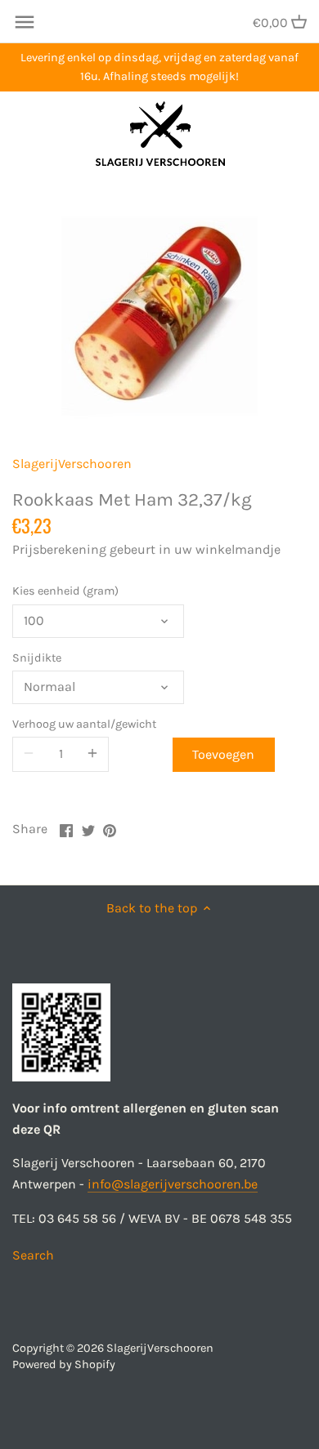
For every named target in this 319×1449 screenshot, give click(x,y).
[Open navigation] (24, 22)
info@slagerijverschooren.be (173, 1184)
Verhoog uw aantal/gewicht (84, 724)
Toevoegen (223, 754)
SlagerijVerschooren (72, 463)
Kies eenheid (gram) (65, 591)
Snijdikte (36, 658)
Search (33, 1255)
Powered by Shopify (63, 1364)
